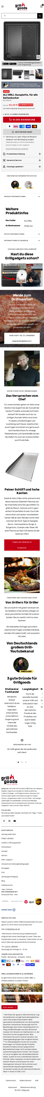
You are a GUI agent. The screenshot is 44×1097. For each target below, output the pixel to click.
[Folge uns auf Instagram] (9, 821)
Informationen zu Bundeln (16, 241)
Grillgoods (25, 1090)
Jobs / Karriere (7, 889)
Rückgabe (5, 868)
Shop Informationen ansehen (17, 149)
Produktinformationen (15, 196)
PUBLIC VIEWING (7, 838)
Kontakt (4, 851)
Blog (3, 881)
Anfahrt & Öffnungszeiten (11, 843)
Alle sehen (8, 1007)
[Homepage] (9, 775)
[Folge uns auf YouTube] (14, 821)
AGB (36, 1080)
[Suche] (39, 15)
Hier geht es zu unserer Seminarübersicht (22, 338)
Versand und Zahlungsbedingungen (15, 864)
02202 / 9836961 (11, 946)
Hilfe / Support (7, 860)
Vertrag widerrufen (8, 834)
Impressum (12, 1087)
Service (4, 855)
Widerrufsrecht (25, 1080)
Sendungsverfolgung (9, 876)
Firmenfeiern (6, 847)
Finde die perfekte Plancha (22, 545)
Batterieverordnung (28, 1087)
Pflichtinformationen (14, 234)
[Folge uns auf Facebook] (4, 821)
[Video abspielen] (22, 274)
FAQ (2, 872)
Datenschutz (11, 1080)
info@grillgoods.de (12, 929)
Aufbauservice (7, 885)
